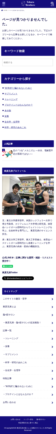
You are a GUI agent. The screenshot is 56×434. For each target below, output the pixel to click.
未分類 (7, 110)
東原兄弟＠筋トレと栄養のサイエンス (30, 428)
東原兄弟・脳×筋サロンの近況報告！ (23, 322)
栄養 (6, 116)
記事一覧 (7, 330)
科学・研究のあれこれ (15, 127)
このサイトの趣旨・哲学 (15, 298)
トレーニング (11, 99)
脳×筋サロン (9, 314)
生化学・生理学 (12, 122)
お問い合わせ (9, 402)
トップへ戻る (28, 419)
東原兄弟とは (9, 306)
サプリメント (11, 93)
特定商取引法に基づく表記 (28, 423)
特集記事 (7, 378)
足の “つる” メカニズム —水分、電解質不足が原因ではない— (33, 152)
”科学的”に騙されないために (18, 88)
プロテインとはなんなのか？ (18, 105)
